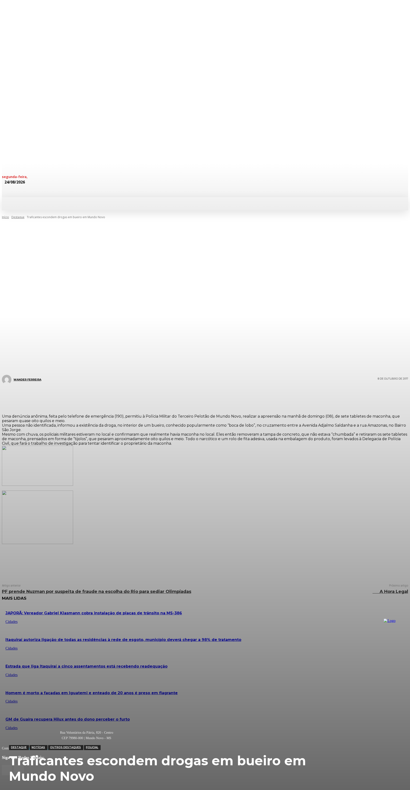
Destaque (19, 747)
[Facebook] (173, 396)
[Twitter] (187, 396)
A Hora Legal (390, 591)
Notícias (38, 747)
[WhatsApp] (216, 396)
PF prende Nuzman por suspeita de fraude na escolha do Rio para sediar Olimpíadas (96, 591)
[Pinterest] (202, 396)
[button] (253, 203)
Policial (92, 747)
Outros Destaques (65, 747)
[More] (233, 396)
